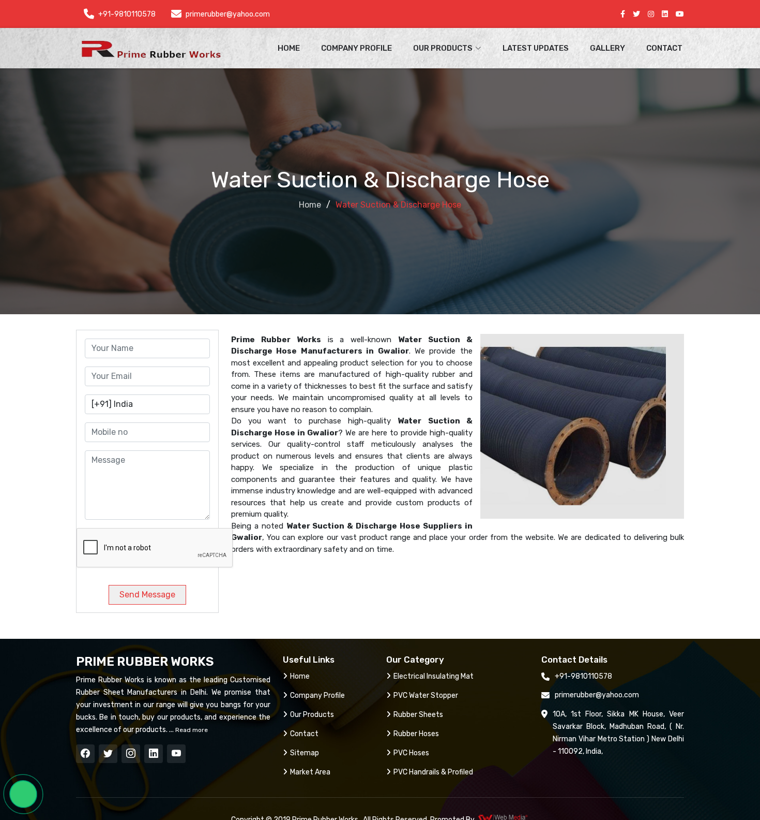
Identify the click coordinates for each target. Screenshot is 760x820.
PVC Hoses (411, 753)
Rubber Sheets (418, 715)
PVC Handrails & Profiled (433, 772)
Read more (191, 730)
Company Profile (356, 48)
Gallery (607, 48)
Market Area (310, 772)
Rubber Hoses (416, 734)
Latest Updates (536, 48)
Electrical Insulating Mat (433, 676)
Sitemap (304, 753)
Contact (664, 48)
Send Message (147, 594)
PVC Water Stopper (425, 695)
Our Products (312, 715)
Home (289, 48)
